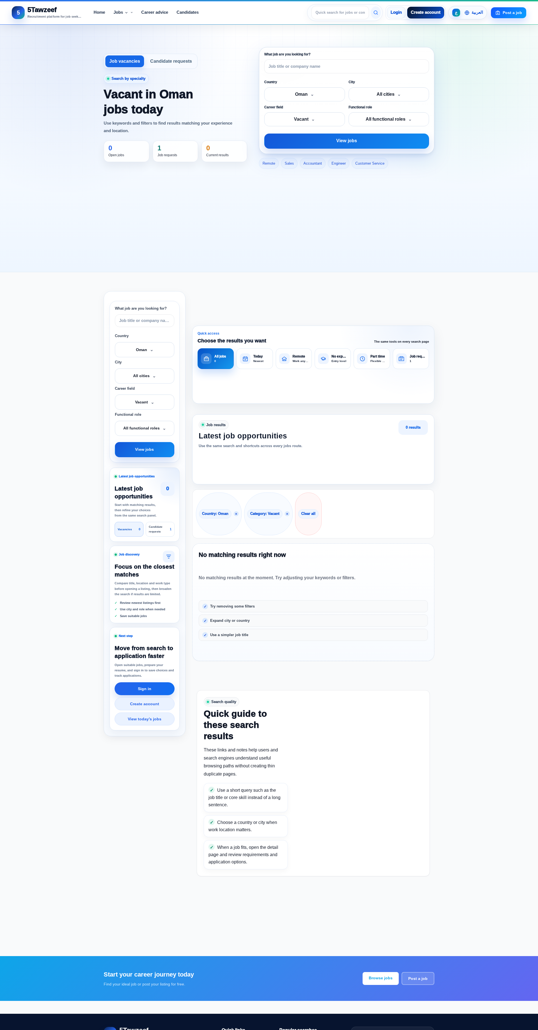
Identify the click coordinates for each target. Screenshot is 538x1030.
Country (270, 82)
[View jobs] (376, 12)
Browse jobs (381, 978)
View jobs (346, 140)
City (352, 82)
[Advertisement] (269, 221)
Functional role (360, 107)
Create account (425, 12)
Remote (269, 163)
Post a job (418, 978)
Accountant (312, 163)
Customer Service (369, 163)
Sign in (144, 688)
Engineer (338, 163)
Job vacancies (124, 61)
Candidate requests (171, 61)
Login (396, 12)
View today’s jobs (144, 719)
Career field (273, 107)
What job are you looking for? (287, 54)
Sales (289, 163)
